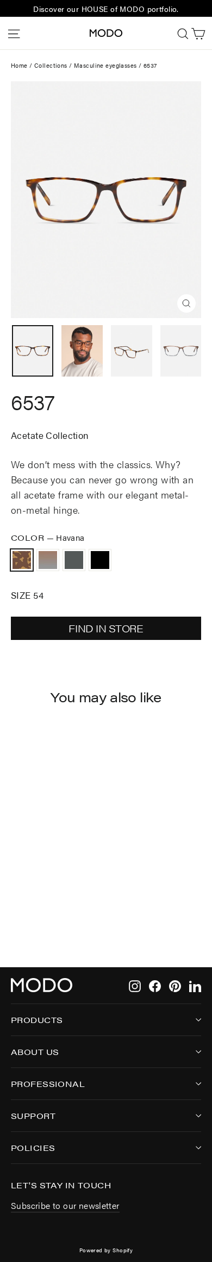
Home (19, 65)
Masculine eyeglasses (105, 65)
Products (37, 1019)
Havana (22, 560)
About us (35, 1051)
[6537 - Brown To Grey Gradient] (29, 913)
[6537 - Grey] (41, 913)
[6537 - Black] (53, 913)
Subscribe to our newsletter (65, 1205)
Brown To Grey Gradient (48, 560)
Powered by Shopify (106, 1250)
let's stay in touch (61, 1184)
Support (33, 1115)
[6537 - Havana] (17, 913)
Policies (33, 1147)
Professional (48, 1083)
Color (48, 537)
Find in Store (105, 628)
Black (100, 560)
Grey (74, 560)
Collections (50, 65)
